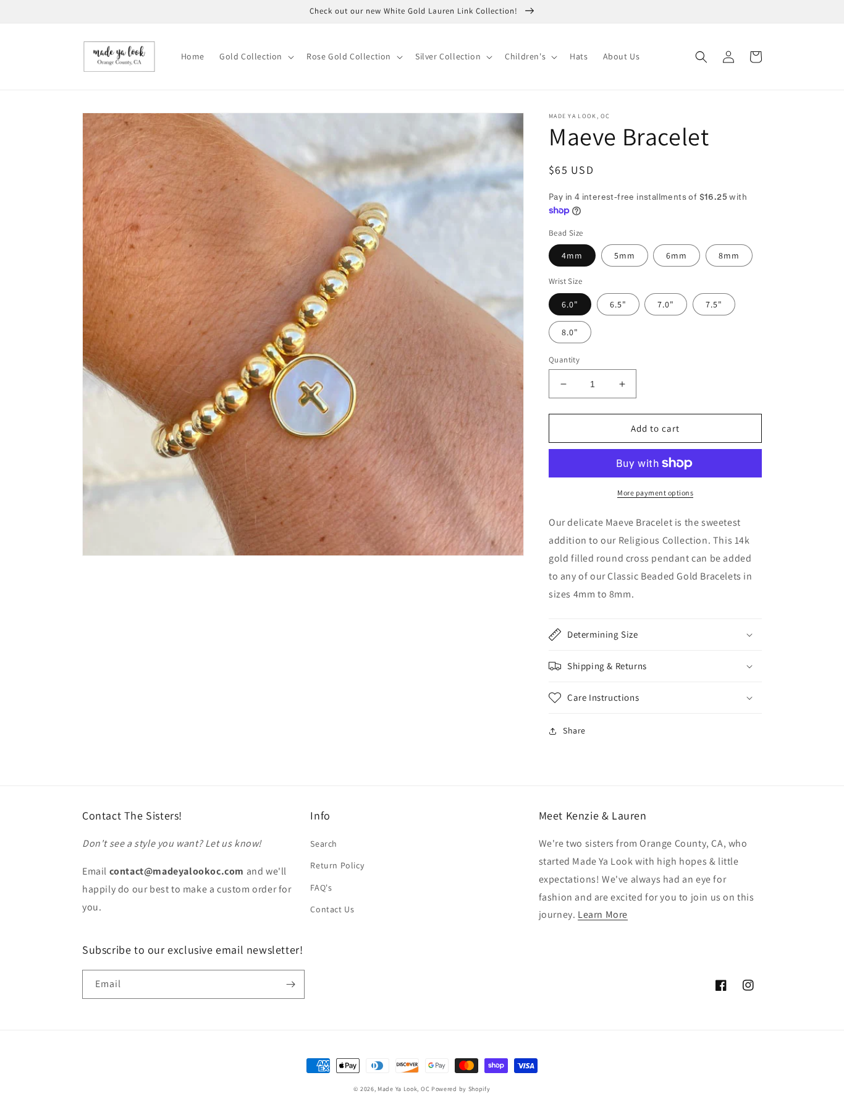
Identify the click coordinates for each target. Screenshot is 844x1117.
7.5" (714, 304)
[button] (255, 56)
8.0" (570, 332)
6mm (676, 255)
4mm (572, 255)
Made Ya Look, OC (403, 1089)
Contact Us (332, 909)
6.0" (570, 304)
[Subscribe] (290, 984)
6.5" (618, 304)
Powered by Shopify (461, 1089)
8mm (729, 255)
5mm (624, 255)
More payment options (655, 492)
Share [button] (574, 730)
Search (323, 843)
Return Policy (337, 865)
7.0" (665, 304)
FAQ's (321, 887)
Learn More (603, 914)
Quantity (564, 359)
